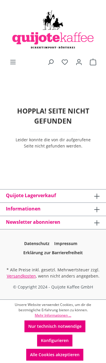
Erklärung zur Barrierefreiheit (53, 252)
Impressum (65, 243)
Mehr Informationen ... (53, 315)
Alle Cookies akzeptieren (55, 354)
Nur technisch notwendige (55, 326)
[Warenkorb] (93, 62)
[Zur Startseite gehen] (53, 29)
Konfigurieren (55, 340)
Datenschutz (36, 243)
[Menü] (13, 62)
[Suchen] (51, 62)
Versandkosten (21, 276)
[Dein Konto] (79, 62)
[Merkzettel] (65, 62)
